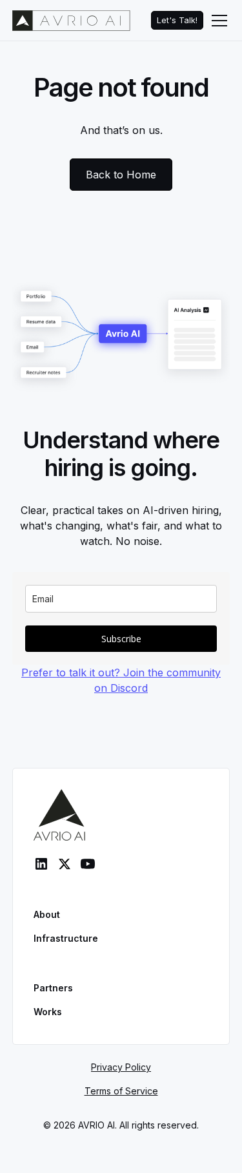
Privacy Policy (121, 1067)
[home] (71, 20)
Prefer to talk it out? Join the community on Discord (121, 680)
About (47, 914)
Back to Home (121, 174)
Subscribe (121, 639)
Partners (53, 987)
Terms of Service (121, 1090)
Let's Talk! (177, 20)
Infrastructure (66, 938)
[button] (217, 20)
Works (48, 1011)
